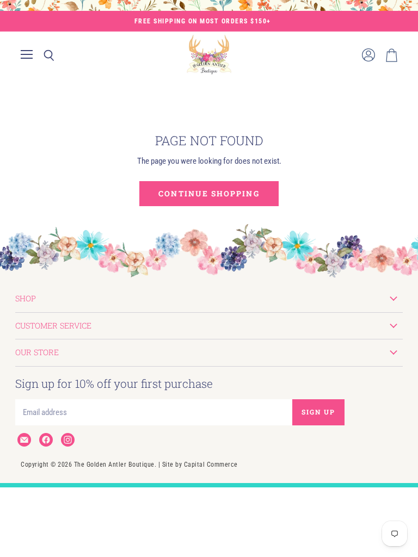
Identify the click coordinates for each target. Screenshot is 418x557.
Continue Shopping (208, 193)
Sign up (318, 411)
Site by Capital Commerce (200, 464)
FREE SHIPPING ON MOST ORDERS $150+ (202, 21)
